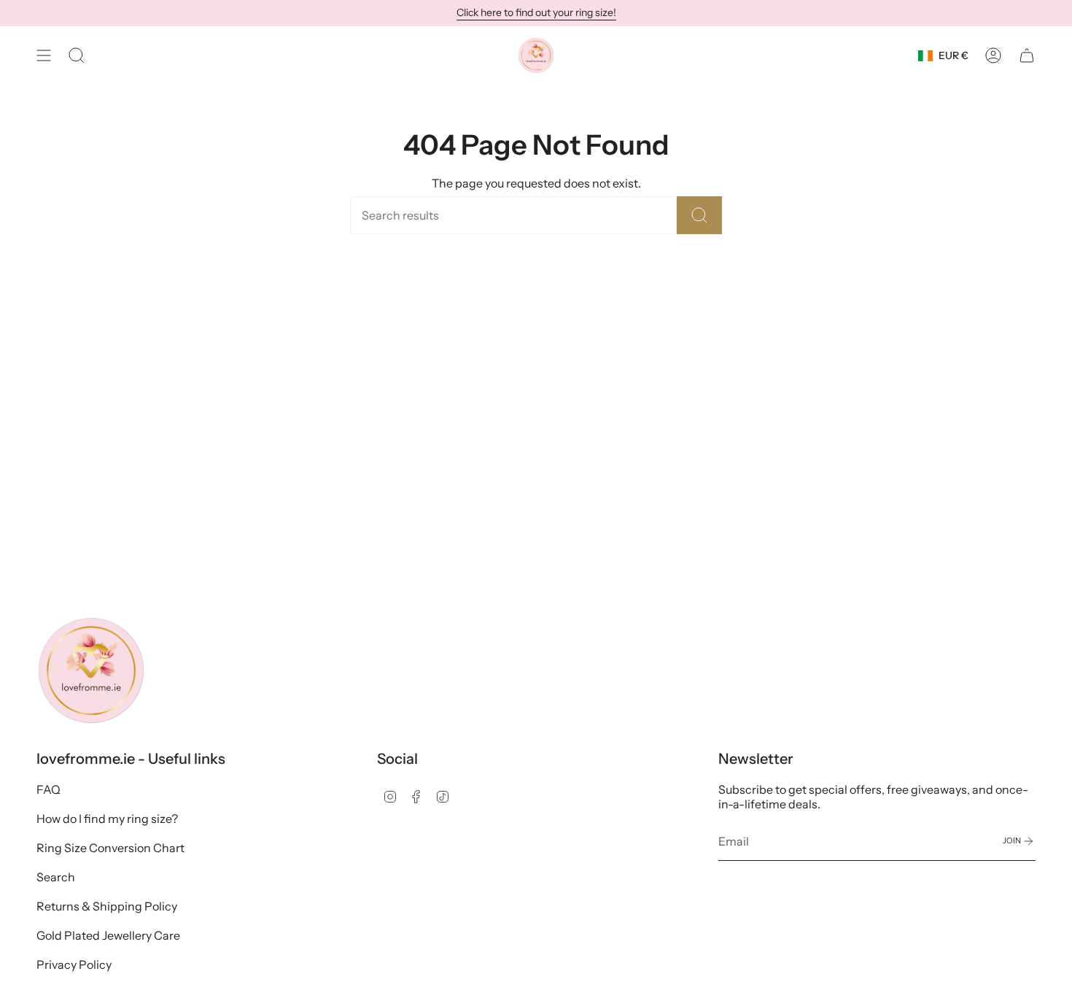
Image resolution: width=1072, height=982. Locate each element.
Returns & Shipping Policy (106, 906)
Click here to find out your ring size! (536, 12)
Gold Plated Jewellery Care (108, 935)
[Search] (699, 215)
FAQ (48, 789)
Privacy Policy (74, 964)
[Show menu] (43, 55)
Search (55, 877)
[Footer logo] (91, 670)
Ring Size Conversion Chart (110, 847)
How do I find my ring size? (107, 818)
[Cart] (1027, 55)
